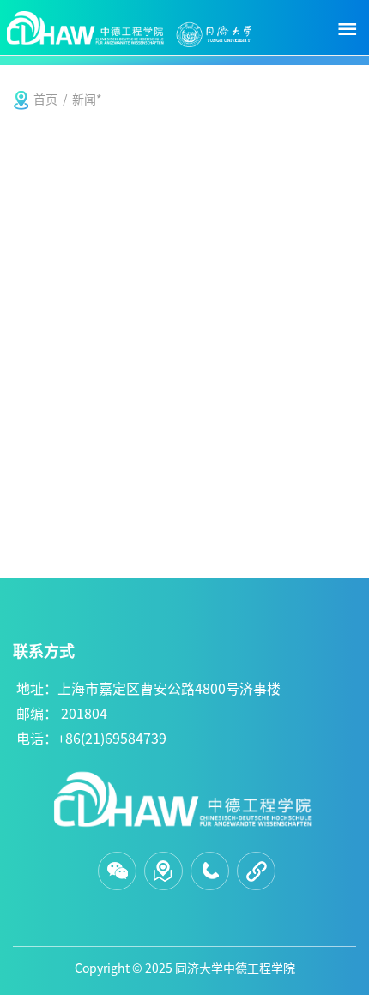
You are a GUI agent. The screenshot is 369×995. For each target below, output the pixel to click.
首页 (45, 99)
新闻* (87, 99)
